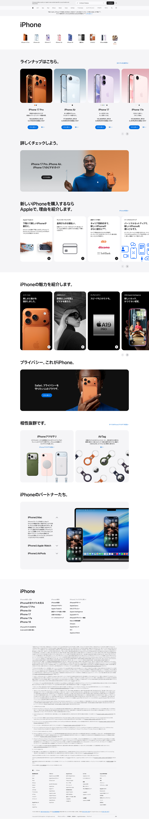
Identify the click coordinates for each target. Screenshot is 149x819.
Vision (33, 787)
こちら (73, 680)
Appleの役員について (104, 793)
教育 (101, 778)
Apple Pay (34, 807)
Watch (33, 785)
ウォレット (34, 804)
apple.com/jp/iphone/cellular (41, 747)
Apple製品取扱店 (55, 811)
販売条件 (74, 816)
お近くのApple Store (70, 776)
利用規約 (69, 816)
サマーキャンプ (69, 785)
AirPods (34, 789)
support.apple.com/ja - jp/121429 (72, 725)
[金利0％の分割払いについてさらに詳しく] (70, 239)
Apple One (51, 786)
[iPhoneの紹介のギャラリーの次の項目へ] (127, 354)
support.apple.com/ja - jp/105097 (48, 736)
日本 (116, 816)
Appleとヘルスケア (87, 794)
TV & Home (35, 792)
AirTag (33, 794)
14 (117, 442)
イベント (101, 800)
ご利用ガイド (68, 801)
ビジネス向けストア (86, 778)
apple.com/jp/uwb (88, 753)
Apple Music (52, 791)
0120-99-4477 (105, 811)
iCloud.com (52, 780)
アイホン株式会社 (42, 765)
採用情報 (101, 795)
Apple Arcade (52, 793)
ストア (33, 776)
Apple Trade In (69, 792)
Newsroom (102, 791)
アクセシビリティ (103, 776)
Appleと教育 (85, 784)
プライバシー (102, 783)
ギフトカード (34, 799)
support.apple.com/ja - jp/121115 (105, 714)
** (62, 230)
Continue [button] (110, 3)
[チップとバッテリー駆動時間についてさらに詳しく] (104, 321)
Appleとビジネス (86, 776)
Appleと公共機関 (86, 800)
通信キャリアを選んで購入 (71, 796)
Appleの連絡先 (103, 804)
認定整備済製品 (69, 789)
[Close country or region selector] (116, 3)
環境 (101, 780)
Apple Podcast (52, 798)
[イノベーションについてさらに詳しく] (36, 321)
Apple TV (51, 788)
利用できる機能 (110, 761)
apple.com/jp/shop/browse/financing (92, 666)
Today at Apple (69, 780)
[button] (90, 3)
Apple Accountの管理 (54, 776)
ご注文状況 (68, 799)
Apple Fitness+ (52, 795)
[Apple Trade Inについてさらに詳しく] (36, 239)
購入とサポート (86, 786)
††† (85, 14)
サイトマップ (89, 816)
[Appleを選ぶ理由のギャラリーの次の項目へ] (127, 266)
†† (99, 12)
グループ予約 (68, 783)
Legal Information (81, 816)
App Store (51, 802)
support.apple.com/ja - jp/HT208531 (103, 757)
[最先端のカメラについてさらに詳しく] (70, 321)
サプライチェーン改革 (104, 785)
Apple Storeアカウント (54, 778)
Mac (33, 778)
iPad (33, 780)
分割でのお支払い (69, 794)
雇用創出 (101, 802)
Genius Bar (68, 778)
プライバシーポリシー (62, 816)
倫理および (105, 798)
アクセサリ (34, 796)
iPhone (34, 783)
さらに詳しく (89, 14)
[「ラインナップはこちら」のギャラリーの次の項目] (127, 133)
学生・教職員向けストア (87, 788)
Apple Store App (70, 787)
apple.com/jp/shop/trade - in (54, 661)
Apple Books (52, 800)
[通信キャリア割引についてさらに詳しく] (104, 239)
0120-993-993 (86, 811)
